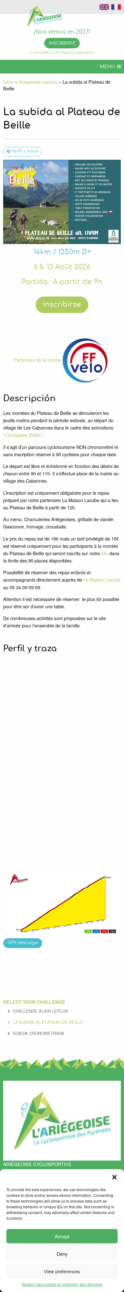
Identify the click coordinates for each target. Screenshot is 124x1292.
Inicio (8, 81)
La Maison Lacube (102, 579)
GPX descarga (23, 943)
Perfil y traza (24, 151)
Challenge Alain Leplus (40, 1011)
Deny (62, 1253)
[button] (114, 1177)
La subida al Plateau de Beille (48, 1022)
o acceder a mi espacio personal (62, 52)
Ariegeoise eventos (38, 81)
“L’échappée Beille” (22, 434)
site (105, 553)
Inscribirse (62, 43)
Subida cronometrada (38, 1033)
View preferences (62, 1271)
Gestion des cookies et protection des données (62, 1284)
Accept (62, 1236)
